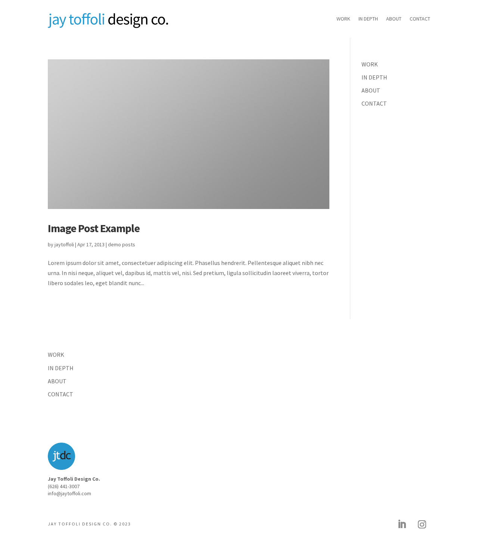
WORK (343, 19)
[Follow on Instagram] (422, 524)
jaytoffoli (64, 244)
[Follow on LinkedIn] (402, 524)
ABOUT (393, 19)
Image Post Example (94, 228)
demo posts (121, 244)
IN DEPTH (368, 19)
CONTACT (420, 19)
